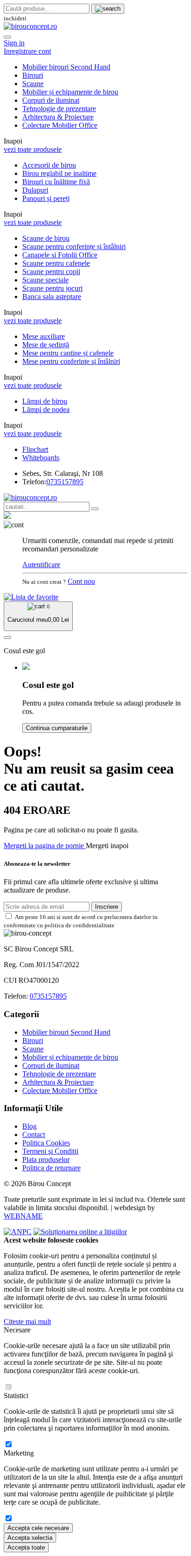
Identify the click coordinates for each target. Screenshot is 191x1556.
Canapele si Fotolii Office (59, 255)
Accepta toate (26, 1547)
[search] (107, 9)
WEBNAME (23, 1216)
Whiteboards (40, 458)
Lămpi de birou (44, 401)
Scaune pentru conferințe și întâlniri (74, 246)
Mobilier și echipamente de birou (70, 92)
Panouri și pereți (46, 198)
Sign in (14, 43)
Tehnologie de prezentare (59, 108)
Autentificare (41, 565)
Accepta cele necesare (38, 1528)
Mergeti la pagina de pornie (45, 846)
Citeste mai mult (27, 1321)
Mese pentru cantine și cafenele (68, 353)
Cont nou (81, 581)
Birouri (32, 75)
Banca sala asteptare (51, 296)
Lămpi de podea (46, 409)
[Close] (7, 37)
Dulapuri (35, 190)
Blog (29, 1126)
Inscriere (106, 906)
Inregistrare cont (27, 51)
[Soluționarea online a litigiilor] (80, 1232)
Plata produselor (46, 1159)
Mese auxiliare (43, 336)
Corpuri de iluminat (50, 100)
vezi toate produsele (33, 149)
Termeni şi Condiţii (50, 1151)
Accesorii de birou (49, 165)
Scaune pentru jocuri (52, 288)
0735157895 (64, 482)
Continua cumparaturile (57, 728)
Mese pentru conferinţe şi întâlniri (71, 361)
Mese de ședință (45, 345)
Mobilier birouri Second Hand (66, 67)
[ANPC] (18, 1232)
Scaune (33, 83)
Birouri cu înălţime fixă (56, 182)
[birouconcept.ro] (30, 26)
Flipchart (35, 449)
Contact (33, 1134)
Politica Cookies (46, 1143)
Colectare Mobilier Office (59, 125)
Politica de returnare (51, 1168)
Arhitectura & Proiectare (58, 117)
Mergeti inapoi (107, 846)
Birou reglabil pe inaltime (59, 173)
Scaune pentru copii (51, 271)
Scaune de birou (46, 238)
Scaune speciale (45, 280)
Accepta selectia (29, 1537)
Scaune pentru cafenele (56, 263)
